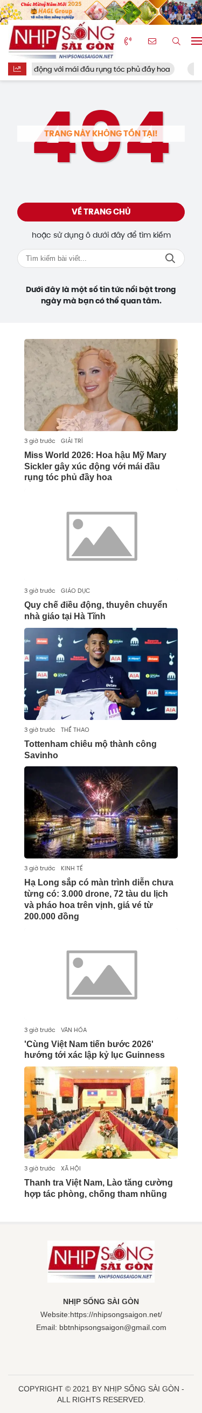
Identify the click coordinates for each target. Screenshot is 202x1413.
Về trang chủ (101, 211)
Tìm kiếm (170, 258)
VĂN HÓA (74, 1030)
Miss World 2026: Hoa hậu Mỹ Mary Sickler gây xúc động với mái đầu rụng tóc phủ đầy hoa (95, 466)
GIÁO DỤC (75, 590)
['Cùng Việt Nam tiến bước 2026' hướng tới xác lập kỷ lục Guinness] (101, 974)
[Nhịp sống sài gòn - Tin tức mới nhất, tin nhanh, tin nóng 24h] (62, 41)
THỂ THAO (75, 729)
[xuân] (101, 12)
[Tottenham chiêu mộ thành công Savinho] (101, 674)
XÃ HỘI (71, 1168)
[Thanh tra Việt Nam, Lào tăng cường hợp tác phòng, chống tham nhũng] (101, 1112)
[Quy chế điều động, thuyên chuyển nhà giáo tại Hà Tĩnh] (101, 535)
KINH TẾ (72, 868)
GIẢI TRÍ (72, 441)
